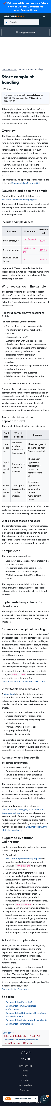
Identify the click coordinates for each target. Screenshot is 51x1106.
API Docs (25, 1058)
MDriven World (24, 1065)
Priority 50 (34, 1036)
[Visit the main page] (14, 16)
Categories (8, 1032)
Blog (25, 1075)
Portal (25, 1070)
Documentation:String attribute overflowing (27, 1020)
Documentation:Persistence (15, 989)
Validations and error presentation (21, 1039)
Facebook (25, 1090)
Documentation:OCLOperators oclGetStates (24, 681)
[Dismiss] (35, 1099)
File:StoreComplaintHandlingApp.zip (19, 199)
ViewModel (9, 694)
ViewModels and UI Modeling (19, 1043)
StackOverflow (24, 1085)
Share (10, 88)
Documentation (9, 69)
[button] (20, 1099)
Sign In (27, 1052)
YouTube (25, 1080)
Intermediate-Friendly (15, 1036)
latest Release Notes (25, 10)
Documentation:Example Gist (25, 183)
